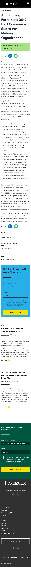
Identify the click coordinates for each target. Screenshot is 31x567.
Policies (3, 523)
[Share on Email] (16, 56)
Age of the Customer (7, 259)
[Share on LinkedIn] (10, 56)
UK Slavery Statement (7, 533)
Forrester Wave (6, 248)
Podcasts (3, 525)
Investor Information (7, 518)
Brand (3, 531)
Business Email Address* (9, 284)
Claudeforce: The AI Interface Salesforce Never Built (13, 330)
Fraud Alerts (4, 528)
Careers (3, 520)
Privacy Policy (14, 557)
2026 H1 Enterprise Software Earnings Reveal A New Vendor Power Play (14, 375)
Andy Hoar (15, 78)
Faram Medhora (5, 381)
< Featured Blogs (6, 10)
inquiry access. (23, 221)
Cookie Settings (25, 557)
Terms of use (5, 557)
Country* (5, 292)
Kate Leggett (5, 335)
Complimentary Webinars (8, 513)
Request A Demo (15, 541)
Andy (4, 221)
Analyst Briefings (6, 508)
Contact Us (4, 515)
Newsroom (4, 510)
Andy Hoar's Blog (7, 238)
